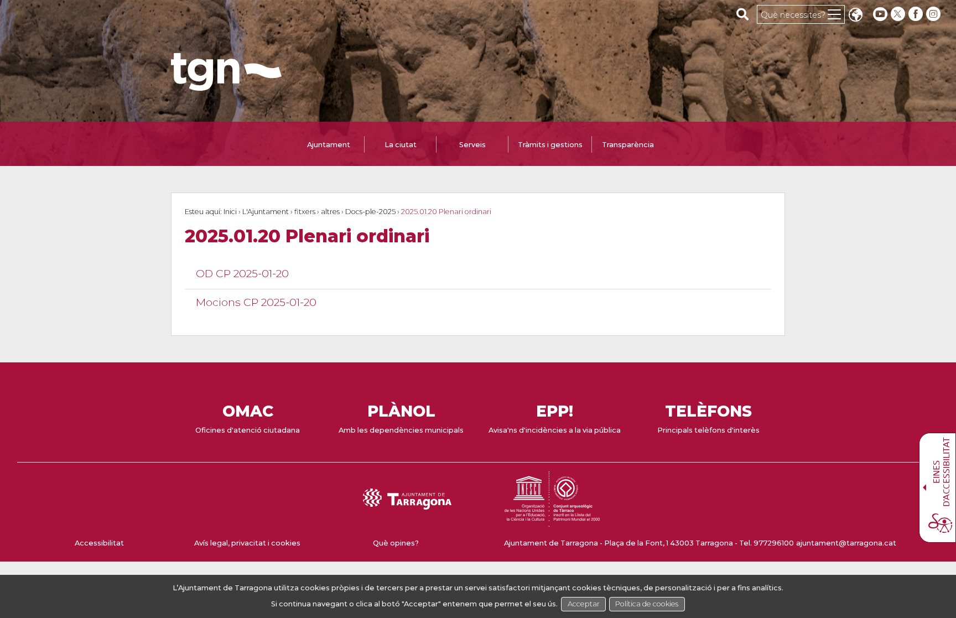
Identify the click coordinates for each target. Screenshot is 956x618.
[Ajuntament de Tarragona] (226, 85)
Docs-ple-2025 (370, 211)
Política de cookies (646, 604)
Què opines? (396, 543)
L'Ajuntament (265, 211)
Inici (230, 211)
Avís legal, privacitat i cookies (247, 543)
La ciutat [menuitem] (401, 145)
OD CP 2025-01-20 (242, 273)
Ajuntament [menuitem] (328, 145)
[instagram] (934, 14)
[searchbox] (742, 13)
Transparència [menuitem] (628, 145)
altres (330, 211)
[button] (855, 15)
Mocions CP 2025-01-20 (256, 302)
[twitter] (899, 14)
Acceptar (584, 604)
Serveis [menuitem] (472, 145)
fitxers (304, 211)
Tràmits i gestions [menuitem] (550, 145)
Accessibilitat (99, 543)
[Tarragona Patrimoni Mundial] (552, 521)
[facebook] (917, 14)
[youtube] (880, 14)
